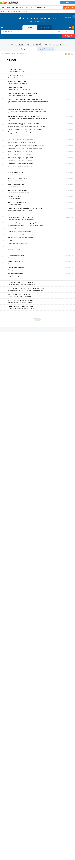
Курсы (8, 7)
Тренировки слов (40, 7)
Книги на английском (17, 7)
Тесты (26, 7)
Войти (68, 2)
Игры (32, 7)
